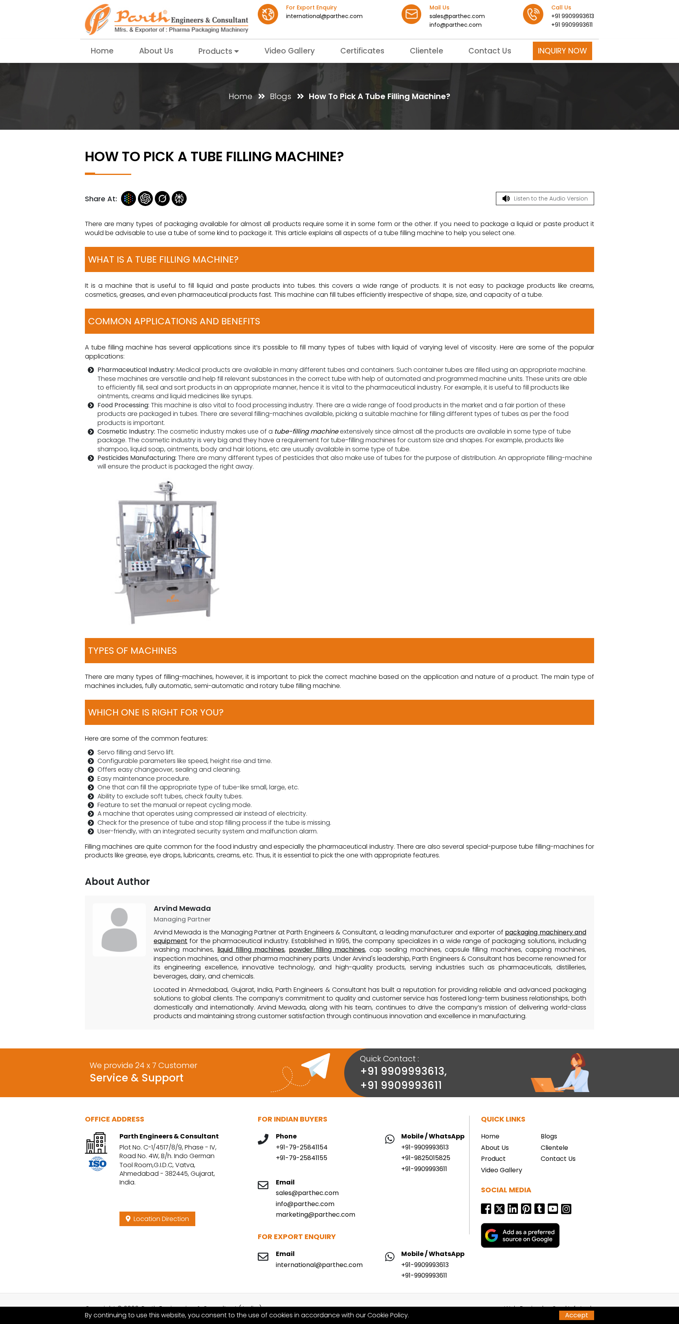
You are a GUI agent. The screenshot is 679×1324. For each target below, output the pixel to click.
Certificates (362, 51)
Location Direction (159, 1218)
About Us (156, 51)
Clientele (426, 51)
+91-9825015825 (425, 1158)
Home (102, 51)
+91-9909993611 (424, 1169)
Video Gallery (289, 51)
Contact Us (489, 51)
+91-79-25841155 (301, 1158)
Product (493, 1159)
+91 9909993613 (572, 16)
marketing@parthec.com (315, 1214)
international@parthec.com (324, 16)
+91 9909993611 (572, 25)
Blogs (280, 96)
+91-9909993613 (425, 1147)
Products (216, 51)
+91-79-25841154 (302, 1147)
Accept (576, 1315)
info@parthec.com (455, 25)
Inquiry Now (562, 51)
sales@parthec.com (457, 16)
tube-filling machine (306, 431)
